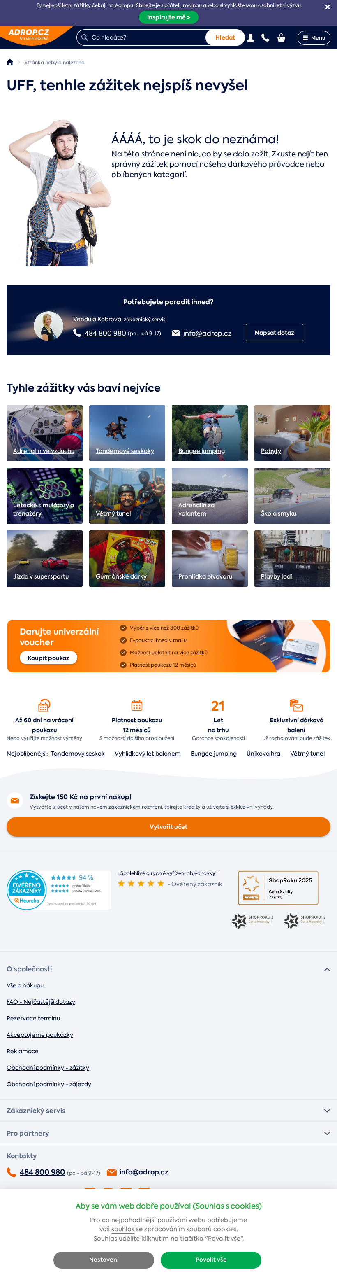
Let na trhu (218, 725)
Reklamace (23, 1051)
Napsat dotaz (274, 333)
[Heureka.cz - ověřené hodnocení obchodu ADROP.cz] (59, 907)
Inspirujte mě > (168, 17)
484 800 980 (105, 333)
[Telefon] (265, 37)
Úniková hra (263, 753)
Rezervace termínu (33, 1018)
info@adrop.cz (207, 333)
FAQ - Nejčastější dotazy (41, 1002)
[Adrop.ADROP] (10, 62)
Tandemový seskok (78, 753)
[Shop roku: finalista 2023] (252, 921)
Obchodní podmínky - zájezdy (49, 1084)
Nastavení (104, 1260)
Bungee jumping (214, 753)
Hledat (225, 37)
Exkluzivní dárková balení (296, 725)
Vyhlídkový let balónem (148, 753)
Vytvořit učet (168, 827)
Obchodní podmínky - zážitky (48, 1067)
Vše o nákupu (25, 985)
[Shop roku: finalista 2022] (304, 921)
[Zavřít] (327, 7)
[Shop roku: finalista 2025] (278, 888)
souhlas (122, 1229)
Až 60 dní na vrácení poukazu (44, 725)
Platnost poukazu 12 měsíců (137, 725)
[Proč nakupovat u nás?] (44, 705)
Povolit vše (211, 1260)
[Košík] (282, 37)
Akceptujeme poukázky (40, 1034)
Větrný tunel (307, 753)
